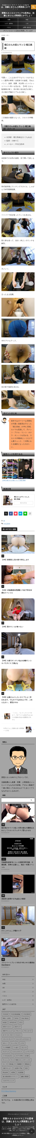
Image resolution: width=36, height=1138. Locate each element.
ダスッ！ (5, 1043)
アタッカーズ (27, 1031)
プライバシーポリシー (13, 1114)
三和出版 (10, 1064)
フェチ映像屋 (6, 1047)
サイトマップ (24, 1114)
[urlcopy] (30, 513)
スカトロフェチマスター (23, 1039)
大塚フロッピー (7, 1068)
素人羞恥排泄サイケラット (10, 1076)
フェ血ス (15, 1047)
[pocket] (16, 513)
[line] (25, 513)
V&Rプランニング (8, 1031)
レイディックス (26, 1060)
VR (4, 520)
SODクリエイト (7, 1026)
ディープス (14, 1043)
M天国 (4, 1022)
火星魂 (13, 1072)
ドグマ (22, 1043)
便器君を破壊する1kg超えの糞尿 (13, 899)
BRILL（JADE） (7, 1018)
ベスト (9, 27)
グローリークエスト (15, 1035)
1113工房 (5, 1014)
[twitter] (6, 513)
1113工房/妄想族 (15, 1014)
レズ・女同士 (9, 23)
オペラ (5, 1035)
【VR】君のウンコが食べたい (12, 627)
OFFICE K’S (13, 1022)
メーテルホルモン (8, 1056)
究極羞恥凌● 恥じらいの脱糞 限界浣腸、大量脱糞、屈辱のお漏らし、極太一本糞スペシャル (17, 864)
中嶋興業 (19, 1064)
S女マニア (18, 1026)
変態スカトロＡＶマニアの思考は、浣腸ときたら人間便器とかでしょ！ (15, 7)
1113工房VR (6, 523)
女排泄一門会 (18, 1068)
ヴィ (4, 1064)
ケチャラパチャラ (8, 1039)
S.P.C (20, 1022)
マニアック (6, 1051)
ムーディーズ (29, 1051)
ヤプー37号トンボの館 (22, 1056)
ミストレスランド (17, 1051)
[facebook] (11, 513)
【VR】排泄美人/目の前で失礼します (15, 560)
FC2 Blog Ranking (8, 1091)
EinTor (16, 1018)
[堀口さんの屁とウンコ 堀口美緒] (20, 513)
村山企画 (5, 1072)
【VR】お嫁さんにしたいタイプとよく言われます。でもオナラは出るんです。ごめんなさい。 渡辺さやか (16, 699)
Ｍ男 (9, 19)
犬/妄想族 (20, 1072)
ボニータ (24, 1047)
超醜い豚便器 (24, 1076)
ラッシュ (5, 1060)
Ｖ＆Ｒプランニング (8, 1080)
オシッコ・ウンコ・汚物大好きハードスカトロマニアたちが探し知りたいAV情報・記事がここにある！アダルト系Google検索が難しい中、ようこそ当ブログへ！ (18, 1128)
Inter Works (25, 1018)
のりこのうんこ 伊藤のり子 (11, 931)
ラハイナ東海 (14, 1060)
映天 (26, 1068)
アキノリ (18, 1031)
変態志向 (27, 1064)
